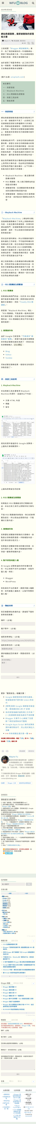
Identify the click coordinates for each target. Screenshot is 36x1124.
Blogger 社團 (6, 806)
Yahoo (8, 354)
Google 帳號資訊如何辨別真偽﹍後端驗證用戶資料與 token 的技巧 (20, 700)
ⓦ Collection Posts (30, 978)
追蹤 (32, 738)
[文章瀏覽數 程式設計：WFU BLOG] (22, 43)
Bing (8, 351)
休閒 (3, 916)
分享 (22, 738)
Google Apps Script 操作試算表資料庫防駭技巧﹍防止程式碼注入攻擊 (20, 727)
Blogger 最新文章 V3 (9, 993)
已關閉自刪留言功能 (13, 845)
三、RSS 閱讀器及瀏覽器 (13, 94)
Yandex (9, 357)
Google (4, 900)
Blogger (5, 898)
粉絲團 (2, 783)
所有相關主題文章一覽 (18, 733)
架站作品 (7, 1101)
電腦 (3, 896)
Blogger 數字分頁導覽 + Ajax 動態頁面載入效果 (18, 998)
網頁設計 (5, 906)
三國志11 (5, 918)
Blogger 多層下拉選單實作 (11, 1001)
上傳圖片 (9, 853)
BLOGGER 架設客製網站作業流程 (13, 1009)
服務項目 (7, 1094)
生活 (3, 910)
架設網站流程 (6, 1097)
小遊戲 (4, 920)
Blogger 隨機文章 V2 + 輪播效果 (13, 996)
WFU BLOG (27, 1112)
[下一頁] (26, 976)
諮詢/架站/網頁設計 (25, 783)
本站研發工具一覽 (6, 1108)
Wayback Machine (11, 218)
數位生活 (5, 912)
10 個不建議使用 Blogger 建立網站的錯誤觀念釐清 (19, 962)
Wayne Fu (7, 41)
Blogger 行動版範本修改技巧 (16, 824)
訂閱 (8, 741)
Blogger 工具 (12, 783)
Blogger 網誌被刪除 (20, 48)
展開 (10, 893)
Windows (5, 902)
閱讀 (3, 930)
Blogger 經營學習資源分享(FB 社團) (17, 1096)
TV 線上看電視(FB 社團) (17, 1117)
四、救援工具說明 (10, 97)
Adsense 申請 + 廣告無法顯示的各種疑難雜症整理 (19, 969)
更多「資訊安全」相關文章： (13, 693)
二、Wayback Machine (13, 90)
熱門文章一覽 (6, 1104)
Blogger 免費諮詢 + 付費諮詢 (11, 829)
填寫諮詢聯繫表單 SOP (15, 1023)
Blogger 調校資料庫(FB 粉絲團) (17, 1101)
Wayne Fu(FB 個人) (17, 1106)
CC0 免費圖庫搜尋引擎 (10, 944)
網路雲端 (5, 904)
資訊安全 (23, 41)
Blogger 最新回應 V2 (9, 990)
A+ (29, 43)
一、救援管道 (8, 87)
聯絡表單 (21, 776)
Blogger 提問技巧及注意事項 (21, 814)
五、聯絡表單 (8, 100)
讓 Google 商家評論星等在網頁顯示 (14, 972)
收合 (26, 893)
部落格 (4, 908)
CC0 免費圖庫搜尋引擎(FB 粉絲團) (17, 1111)
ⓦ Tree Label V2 (31, 936)
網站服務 (16, 41)
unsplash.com (17, 77)
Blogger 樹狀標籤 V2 (9, 987)
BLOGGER (29, 1116)
